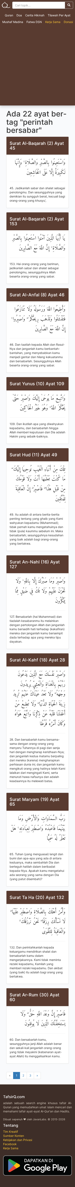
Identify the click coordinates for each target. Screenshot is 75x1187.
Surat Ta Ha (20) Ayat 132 (37, 897)
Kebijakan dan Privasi (17, 1140)
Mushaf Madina (12, 22)
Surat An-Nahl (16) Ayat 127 (35, 564)
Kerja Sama (52, 22)
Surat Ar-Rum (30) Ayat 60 (34, 997)
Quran (9, 15)
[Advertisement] (37, 66)
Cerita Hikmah (34, 15)
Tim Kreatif (10, 1131)
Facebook (10, 1144)
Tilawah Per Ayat (59, 15)
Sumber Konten (13, 1135)
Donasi (68, 22)
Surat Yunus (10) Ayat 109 (37, 383)
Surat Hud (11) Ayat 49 (33, 454)
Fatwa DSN (34, 22)
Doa (19, 15)
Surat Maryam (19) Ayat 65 (34, 802)
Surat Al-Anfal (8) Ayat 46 (37, 294)
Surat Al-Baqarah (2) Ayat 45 (37, 146)
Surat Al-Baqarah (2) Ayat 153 (37, 221)
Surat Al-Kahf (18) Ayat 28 (37, 660)
